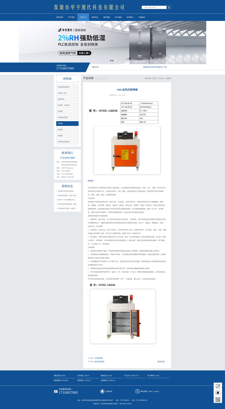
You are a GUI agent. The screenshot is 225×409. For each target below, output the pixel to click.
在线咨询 (109, 391)
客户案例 (118, 17)
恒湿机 (60, 111)
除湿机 (60, 136)
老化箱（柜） (63, 93)
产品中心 (83, 17)
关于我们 (71, 17)
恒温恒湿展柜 (63, 117)
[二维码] (218, 399)
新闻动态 (95, 17)
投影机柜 (61, 99)
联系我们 (130, 17)
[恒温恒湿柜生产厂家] (89, 13)
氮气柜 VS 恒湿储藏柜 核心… (67, 200)
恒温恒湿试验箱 (63, 142)
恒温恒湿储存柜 (63, 87)
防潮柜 (60, 129)
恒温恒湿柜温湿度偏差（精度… (68, 204)
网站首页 (59, 17)
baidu (150, 391)
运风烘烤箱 (98, 358)
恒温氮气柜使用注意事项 (65, 191)
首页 (154, 78)
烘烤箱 (60, 123)
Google (156, 391)
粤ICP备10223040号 (126, 404)
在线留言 (142, 17)
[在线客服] (218, 392)
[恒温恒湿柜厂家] (112, 42)
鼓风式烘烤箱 (99, 361)
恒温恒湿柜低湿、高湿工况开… (68, 195)
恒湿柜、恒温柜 (63, 105)
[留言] (218, 386)
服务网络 (106, 17)
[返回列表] (161, 361)
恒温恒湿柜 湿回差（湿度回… (67, 208)
